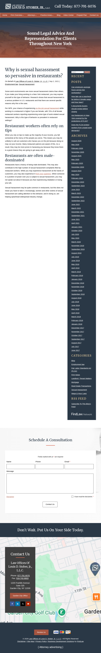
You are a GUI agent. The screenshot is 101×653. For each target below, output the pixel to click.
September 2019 (78, 249)
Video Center (68, 15)
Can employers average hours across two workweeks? (80, 90)
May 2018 (75, 309)
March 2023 (76, 193)
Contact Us (94, 15)
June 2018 (75, 305)
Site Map (30, 641)
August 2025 (76, 156)
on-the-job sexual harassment (47, 108)
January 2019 (76, 279)
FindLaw (80, 641)
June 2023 (75, 190)
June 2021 (75, 219)
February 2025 (77, 163)
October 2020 (76, 231)
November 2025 (77, 152)
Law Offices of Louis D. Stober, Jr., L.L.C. (31, 81)
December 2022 (77, 197)
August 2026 (76, 141)
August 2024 (76, 171)
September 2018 (78, 294)
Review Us (41, 632)
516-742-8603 (22, 578)
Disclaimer (10, 497)
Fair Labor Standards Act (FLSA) (81, 369)
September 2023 (78, 186)
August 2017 (76, 343)
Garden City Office (20, 596)
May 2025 (75, 160)
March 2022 (76, 208)
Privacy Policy (41, 641)
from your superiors (43, 174)
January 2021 (76, 227)
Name (9, 462)
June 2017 (75, 350)
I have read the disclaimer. (84, 496)
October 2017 (76, 335)
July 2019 (75, 257)
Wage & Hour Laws (79, 394)
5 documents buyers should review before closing (79, 109)
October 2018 (76, 291)
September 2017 (78, 339)
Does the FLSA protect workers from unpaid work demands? (81, 128)
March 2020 (76, 242)
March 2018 (76, 317)
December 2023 (77, 182)
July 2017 (75, 347)
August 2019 (76, 253)
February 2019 (77, 276)
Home (4, 15)
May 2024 (75, 175)
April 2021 (75, 223)
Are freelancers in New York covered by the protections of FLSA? (80, 118)
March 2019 (76, 272)
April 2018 (75, 313)
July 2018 (75, 302)
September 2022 (78, 201)
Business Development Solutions (61, 641)
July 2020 (75, 234)
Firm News (75, 375)
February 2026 (77, 148)
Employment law (11, 84)
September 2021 (78, 216)
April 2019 (75, 268)
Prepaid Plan (82, 15)
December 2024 (77, 167)
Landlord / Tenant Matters (81, 379)
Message (10, 471)
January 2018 (76, 324)
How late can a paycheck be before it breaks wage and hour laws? (81, 99)
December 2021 (77, 212)
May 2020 (75, 238)
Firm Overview (16, 15)
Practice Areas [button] (46, 15)
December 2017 (77, 328)
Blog (58, 15)
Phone (38, 462)
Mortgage (75, 382)
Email (67, 462)
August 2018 (76, 298)
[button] (99, 639)
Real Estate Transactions (81, 386)
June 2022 (75, 204)
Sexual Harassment (26, 84)
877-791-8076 (85, 6)
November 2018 (77, 287)
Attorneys (31, 15)
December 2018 (77, 283)
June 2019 (75, 261)
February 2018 (77, 321)
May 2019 (75, 264)
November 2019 (77, 246)
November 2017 (77, 332)
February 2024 (77, 178)
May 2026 (75, 145)
